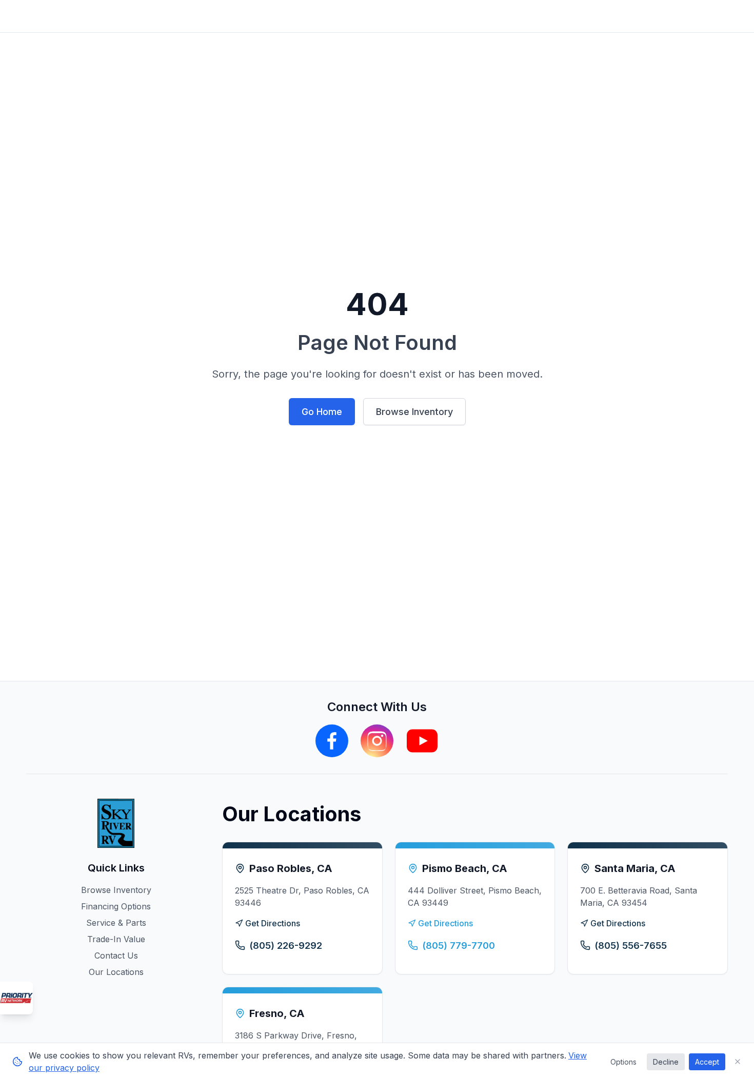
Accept (707, 1061)
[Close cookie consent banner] (737, 1061)
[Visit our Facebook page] (331, 740)
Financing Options (116, 906)
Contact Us (116, 955)
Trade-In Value (116, 939)
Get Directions (272, 923)
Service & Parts (116, 923)
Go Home (322, 411)
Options (623, 1061)
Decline (666, 1061)
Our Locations (116, 972)
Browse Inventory (414, 411)
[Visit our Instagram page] (377, 740)
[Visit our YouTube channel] (422, 740)
